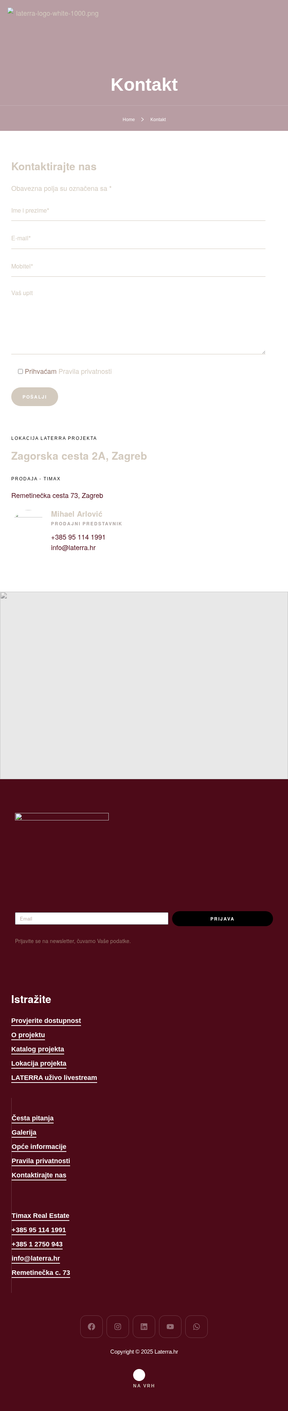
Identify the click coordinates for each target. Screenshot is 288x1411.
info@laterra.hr (73, 547)
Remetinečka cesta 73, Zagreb (57, 495)
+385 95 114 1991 (78, 536)
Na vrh (144, 1386)
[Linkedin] (144, 1326)
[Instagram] (117, 1326)
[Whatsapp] (196, 1326)
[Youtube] (170, 1326)
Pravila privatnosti (85, 371)
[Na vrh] (139, 1375)
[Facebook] (91, 1326)
